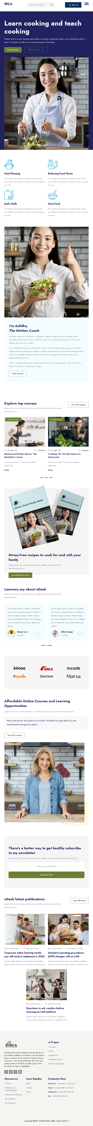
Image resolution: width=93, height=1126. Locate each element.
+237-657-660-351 (66, 1092)
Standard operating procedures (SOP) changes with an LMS (66, 954)
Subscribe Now (46, 875)
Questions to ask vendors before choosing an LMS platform (45, 1010)
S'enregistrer (10, 1098)
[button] (42, 477)
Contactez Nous (55, 1059)
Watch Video (34, 49)
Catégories (53, 1055)
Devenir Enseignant (56, 1063)
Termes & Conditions (13, 1094)
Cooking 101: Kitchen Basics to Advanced (64, 455)
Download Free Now (20, 575)
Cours (50, 1051)
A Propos (52, 1047)
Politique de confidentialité (11, 1089)
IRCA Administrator (11, 948)
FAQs (28, 1092)
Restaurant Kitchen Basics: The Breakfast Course (20, 455)
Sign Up (75, 5)
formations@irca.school (63, 1087)
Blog (28, 1083)
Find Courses (13, 49)
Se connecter (10, 1103)
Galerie (29, 1087)
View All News (79, 900)
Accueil (8, 1083)
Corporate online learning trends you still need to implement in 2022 (24, 954)
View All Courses (78, 404)
